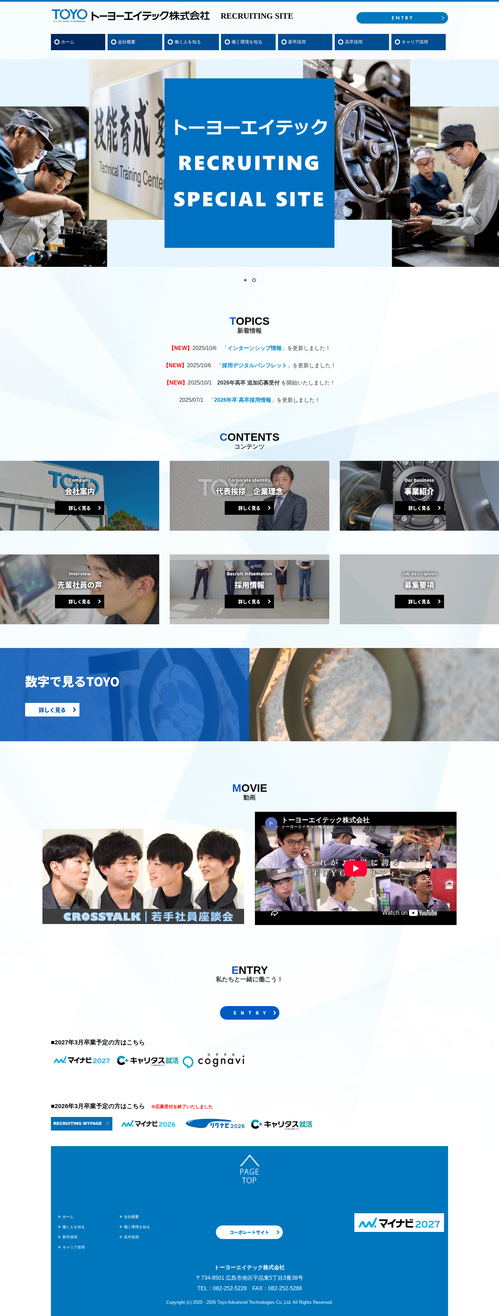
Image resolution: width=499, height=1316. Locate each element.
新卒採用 (297, 41)
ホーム (67, 41)
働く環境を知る (247, 41)
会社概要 (126, 41)
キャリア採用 (415, 41)
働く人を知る (187, 41)
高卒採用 (354, 41)
